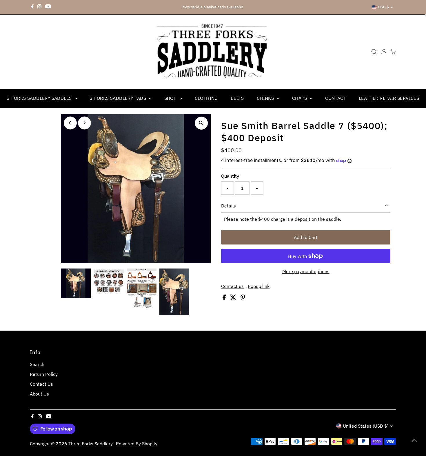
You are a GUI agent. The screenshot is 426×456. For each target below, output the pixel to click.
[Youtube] (48, 7)
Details (228, 206)
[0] (393, 51)
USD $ (383, 7)
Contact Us (41, 384)
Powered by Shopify (136, 443)
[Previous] (70, 122)
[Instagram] (39, 7)
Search (37, 364)
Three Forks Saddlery (90, 443)
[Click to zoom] (201, 123)
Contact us (232, 286)
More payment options (305, 271)
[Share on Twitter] (234, 298)
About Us (39, 394)
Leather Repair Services (389, 98)
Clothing (206, 98)
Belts (237, 98)
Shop (171, 98)
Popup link (259, 286)
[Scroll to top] (414, 440)
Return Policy (44, 374)
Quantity (230, 176)
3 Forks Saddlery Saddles (40, 98)
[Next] (84, 122)
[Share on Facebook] (225, 298)
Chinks (266, 98)
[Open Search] (374, 51)
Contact (335, 98)
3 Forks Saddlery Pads (119, 98)
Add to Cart (306, 237)
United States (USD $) (366, 426)
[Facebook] (32, 7)
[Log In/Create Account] (383, 51)
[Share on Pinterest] (243, 298)
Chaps (300, 98)
